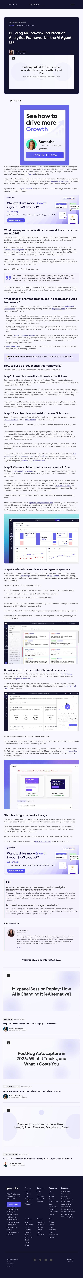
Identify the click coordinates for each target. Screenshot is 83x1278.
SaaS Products (11, 1217)
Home (11, 25)
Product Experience (13, 1232)
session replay (66, 674)
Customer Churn (66, 1204)
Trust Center (41, 1235)
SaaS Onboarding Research (53, 1206)
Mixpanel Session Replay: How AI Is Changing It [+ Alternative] (30, 1023)
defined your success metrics (33, 461)
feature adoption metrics (25, 456)
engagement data (70, 751)
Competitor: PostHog (11, 1086)
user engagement (11, 419)
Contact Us (40, 1199)
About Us (40, 1201)
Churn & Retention (10, 1154)
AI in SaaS (10, 1235)
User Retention (66, 1206)
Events (39, 1191)
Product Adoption (12, 1209)
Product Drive (53, 1201)
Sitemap (51, 1214)
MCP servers (30, 174)
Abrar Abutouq (20, 51)
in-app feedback (53, 576)
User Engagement (12, 1214)
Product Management (68, 1211)
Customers (40, 1196)
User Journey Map (67, 1217)
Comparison (8, 1019)
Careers (39, 1194)
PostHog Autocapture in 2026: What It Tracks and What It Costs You (32, 1091)
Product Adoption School (52, 1196)
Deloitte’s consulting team (14, 250)
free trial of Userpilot (43, 841)
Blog (50, 1191)
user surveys (25, 576)
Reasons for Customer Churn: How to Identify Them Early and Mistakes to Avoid (37, 1159)
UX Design (52, 1237)
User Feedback (66, 1194)
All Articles (70, 1259)
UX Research (11, 1212)
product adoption (23, 679)
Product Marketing (67, 1209)
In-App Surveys (66, 1191)
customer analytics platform (22, 471)
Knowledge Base (12, 1207)
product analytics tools (60, 181)
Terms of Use (10, 1263)
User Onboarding (66, 1214)
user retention (30, 419)
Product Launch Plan (13, 1222)
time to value (44, 456)
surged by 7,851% (25, 189)
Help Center (41, 1222)
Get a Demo (13, 1204)
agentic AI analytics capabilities (41, 503)
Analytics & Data (25, 25)
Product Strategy (67, 1201)
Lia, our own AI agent (63, 486)
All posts (19, 947)
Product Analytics (67, 1199)
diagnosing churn (58, 309)
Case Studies (53, 1211)
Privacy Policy (10, 1266)
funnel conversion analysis (24, 335)
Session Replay (11, 1225)
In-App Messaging (12, 1219)
